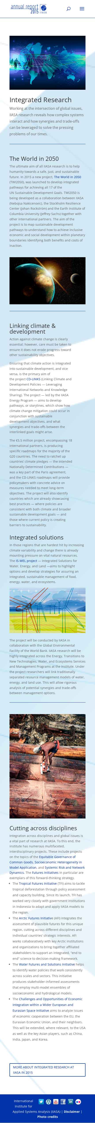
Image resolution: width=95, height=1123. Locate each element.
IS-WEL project (26, 561)
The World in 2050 (67, 177)
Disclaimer (72, 1111)
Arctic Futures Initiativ (35, 918)
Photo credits (47, 1117)
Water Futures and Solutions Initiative (47, 964)
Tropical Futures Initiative (38, 883)
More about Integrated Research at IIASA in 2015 (43, 1070)
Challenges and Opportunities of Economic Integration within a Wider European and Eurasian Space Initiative (47, 1005)
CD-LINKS (33, 379)
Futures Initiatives (45, 872)
